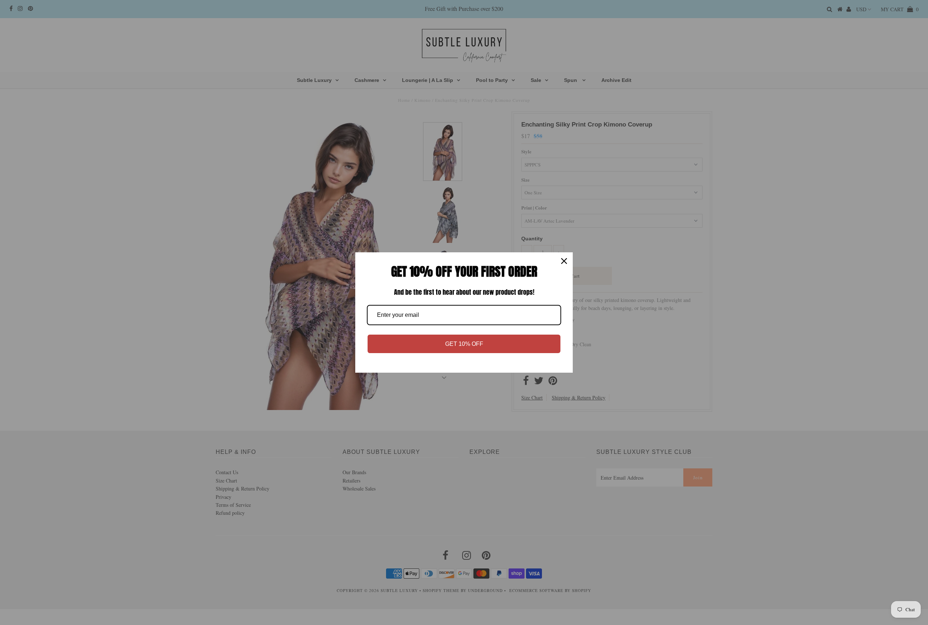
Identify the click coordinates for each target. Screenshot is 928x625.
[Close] (564, 261)
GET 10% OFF (464, 344)
